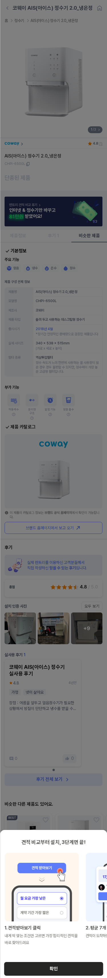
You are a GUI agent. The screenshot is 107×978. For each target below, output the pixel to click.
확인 (54, 968)
